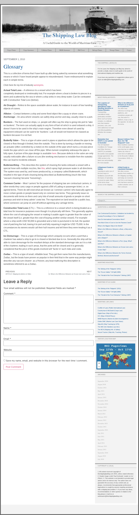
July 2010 (101, 459)
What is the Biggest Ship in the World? (110, 226)
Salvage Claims (97, 50)
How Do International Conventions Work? (111, 219)
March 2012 (101, 414)
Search (131, 200)
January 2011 (102, 449)
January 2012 (102, 420)
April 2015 (101, 394)
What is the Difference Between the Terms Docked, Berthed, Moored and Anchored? (114, 254)
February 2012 (102, 417)
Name (7, 328)
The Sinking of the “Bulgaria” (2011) (109, 269)
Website (8, 350)
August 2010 (102, 456)
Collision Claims (47, 50)
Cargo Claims (11, 50)
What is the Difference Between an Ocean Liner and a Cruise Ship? (115, 248)
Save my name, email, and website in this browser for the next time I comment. (46, 361)
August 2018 (102, 384)
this (43, 168)
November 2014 (103, 404)
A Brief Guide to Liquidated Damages (125, 168)
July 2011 (101, 433)
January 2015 (102, 397)
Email (7, 339)
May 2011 (101, 440)
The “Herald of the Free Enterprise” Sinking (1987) (114, 275)
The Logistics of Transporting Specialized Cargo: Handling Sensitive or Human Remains (105, 106)
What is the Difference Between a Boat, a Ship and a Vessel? (115, 230)
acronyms (38, 85)
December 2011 (103, 423)
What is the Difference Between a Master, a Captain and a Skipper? (115, 236)
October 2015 (102, 388)
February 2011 (102, 446)
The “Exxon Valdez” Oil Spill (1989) (109, 272)
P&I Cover (81, 50)
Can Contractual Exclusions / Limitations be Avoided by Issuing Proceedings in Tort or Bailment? (116, 215)
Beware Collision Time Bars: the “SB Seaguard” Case (126, 140)
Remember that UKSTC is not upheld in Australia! (105, 140)
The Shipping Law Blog (69, 35)
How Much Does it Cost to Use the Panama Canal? (114, 222)
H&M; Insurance (64, 50)
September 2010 (103, 453)
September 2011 (103, 430)
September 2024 (103, 381)
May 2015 (101, 391)
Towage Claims (114, 50)
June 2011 (101, 436)
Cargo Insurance (28, 50)
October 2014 (102, 407)
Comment (9, 293)
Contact (129, 50)
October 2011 (102, 427)
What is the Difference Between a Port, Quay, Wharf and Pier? (115, 242)
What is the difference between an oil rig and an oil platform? (126, 104)
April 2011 (101, 443)
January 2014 (102, 410)
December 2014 (103, 401)
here (54, 153)
